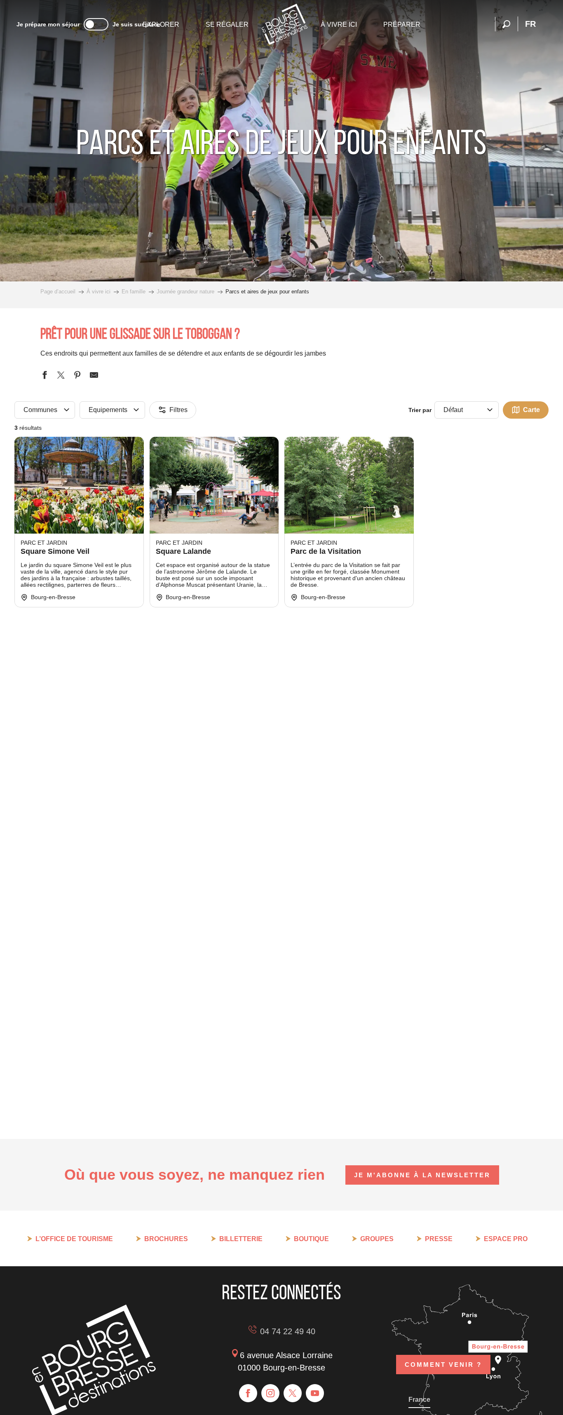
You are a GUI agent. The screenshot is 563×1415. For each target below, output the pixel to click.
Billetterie (241, 1238)
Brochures (166, 1238)
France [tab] (419, 1399)
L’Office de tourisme (74, 1238)
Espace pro (506, 1238)
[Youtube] (315, 1393)
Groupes (377, 1238)
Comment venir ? (443, 1364)
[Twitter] (293, 1393)
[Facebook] (248, 1393)
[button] (506, 24)
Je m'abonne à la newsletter (422, 1174)
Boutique (311, 1238)
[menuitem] (160, 25)
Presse (439, 1238)
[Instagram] (270, 1393)
